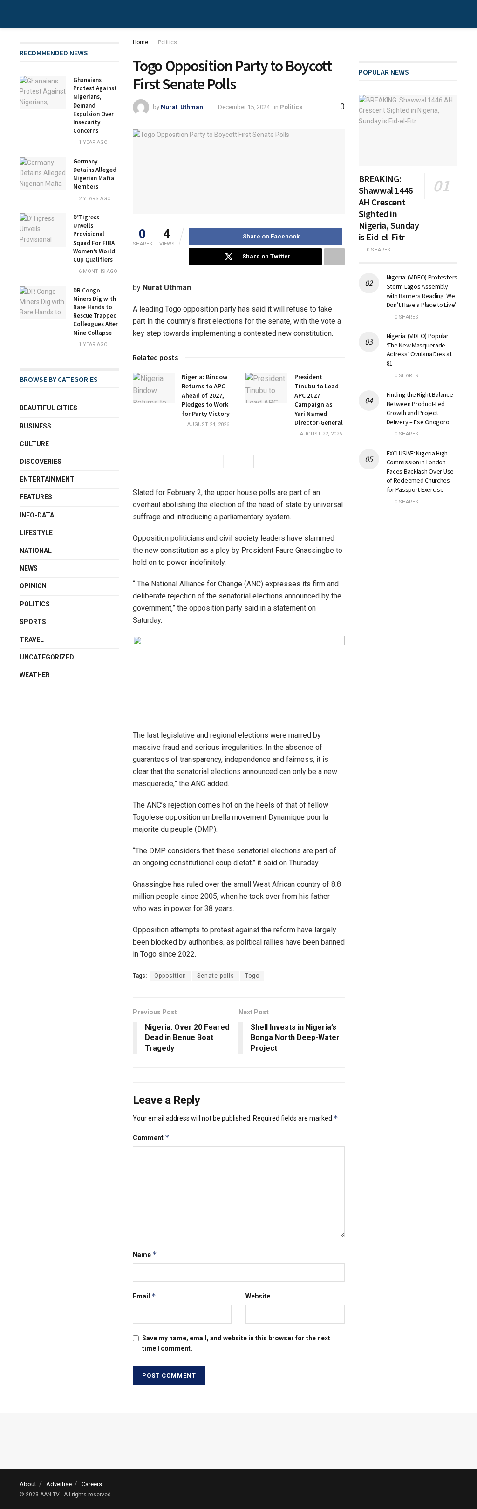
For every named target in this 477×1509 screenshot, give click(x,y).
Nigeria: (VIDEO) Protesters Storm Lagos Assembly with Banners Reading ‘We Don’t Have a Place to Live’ (422, 291)
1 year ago (92, 142)
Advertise (59, 1484)
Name (145, 1254)
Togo (252, 975)
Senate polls (215, 975)
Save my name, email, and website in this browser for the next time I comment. (236, 1343)
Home (140, 42)
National (36, 550)
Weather (35, 675)
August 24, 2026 (207, 424)
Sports (33, 621)
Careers (92, 1484)
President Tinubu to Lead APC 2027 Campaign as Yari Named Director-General (318, 400)
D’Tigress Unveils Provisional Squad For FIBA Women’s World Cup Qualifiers (94, 238)
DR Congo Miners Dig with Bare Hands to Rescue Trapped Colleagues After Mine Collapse (95, 311)
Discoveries (40, 461)
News (29, 568)
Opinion (33, 586)
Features (36, 497)
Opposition (170, 975)
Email (144, 1295)
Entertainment (47, 479)
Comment (151, 1137)
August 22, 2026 (320, 434)
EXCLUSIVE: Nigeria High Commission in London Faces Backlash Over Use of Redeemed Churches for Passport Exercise (420, 471)
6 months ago (97, 271)
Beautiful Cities (48, 408)
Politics (167, 42)
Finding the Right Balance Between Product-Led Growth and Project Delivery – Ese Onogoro (420, 408)
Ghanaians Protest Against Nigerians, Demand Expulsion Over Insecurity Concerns (95, 105)
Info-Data (37, 515)
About (28, 1484)
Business (35, 426)
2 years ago (94, 199)
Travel (32, 639)
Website (257, 1296)
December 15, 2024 (244, 106)
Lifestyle (36, 533)
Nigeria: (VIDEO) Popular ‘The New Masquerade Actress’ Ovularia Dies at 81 (419, 349)
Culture (34, 444)
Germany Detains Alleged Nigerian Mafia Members (94, 174)
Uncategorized (47, 657)
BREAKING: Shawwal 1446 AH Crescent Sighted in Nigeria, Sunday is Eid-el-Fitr (389, 208)
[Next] (247, 461)
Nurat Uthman (182, 106)
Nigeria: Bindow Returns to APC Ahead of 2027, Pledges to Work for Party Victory (206, 395)
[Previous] (230, 461)
